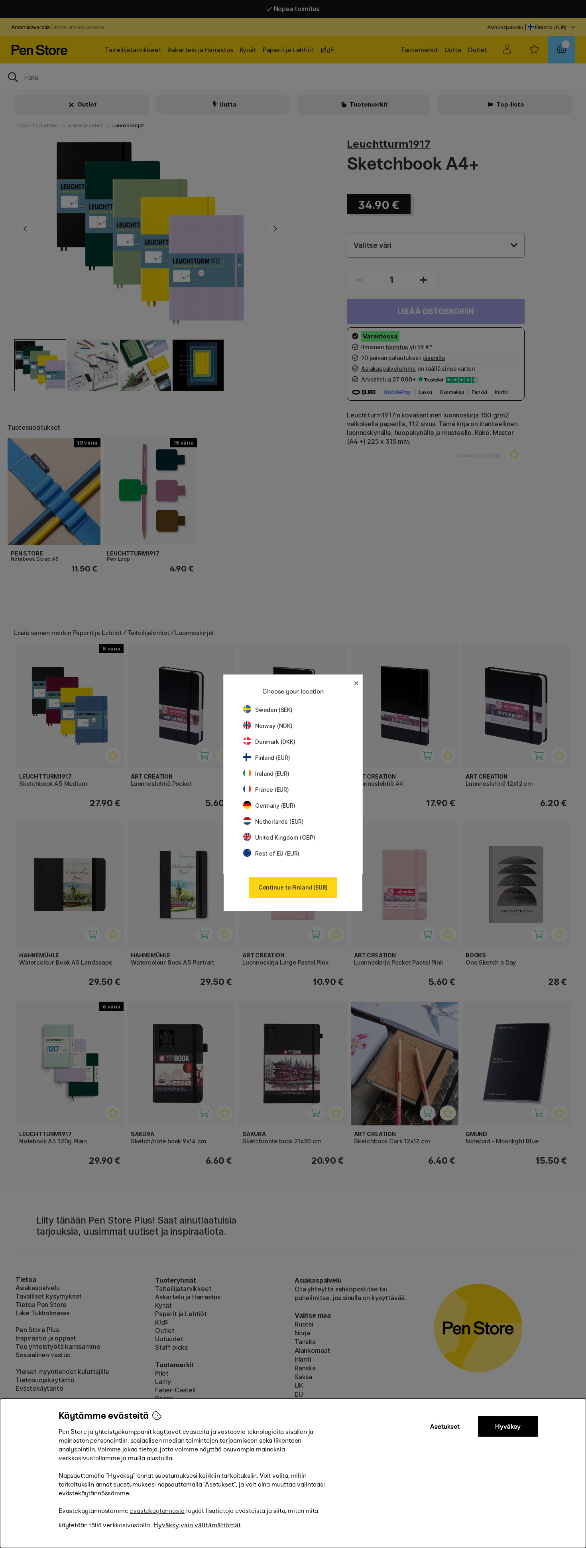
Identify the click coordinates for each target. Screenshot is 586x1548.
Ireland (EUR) (272, 773)
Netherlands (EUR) (279, 821)
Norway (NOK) (274, 725)
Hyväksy (508, 1426)
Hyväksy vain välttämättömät (197, 1525)
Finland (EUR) (272, 757)
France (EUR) (272, 789)
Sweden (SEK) (274, 709)
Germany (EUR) (275, 805)
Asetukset (445, 1426)
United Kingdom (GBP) (285, 837)
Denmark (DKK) (275, 741)
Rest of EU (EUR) (277, 853)
